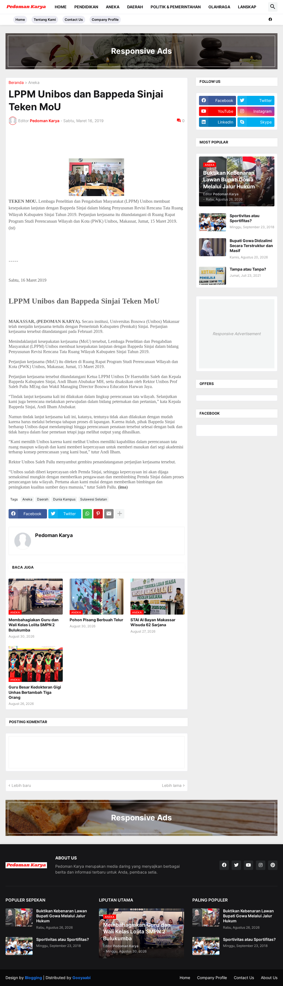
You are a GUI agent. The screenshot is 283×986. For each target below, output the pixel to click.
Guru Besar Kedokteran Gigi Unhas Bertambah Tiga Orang (35, 692)
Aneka (112, 6)
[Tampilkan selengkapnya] (119, 513)
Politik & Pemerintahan (176, 6)
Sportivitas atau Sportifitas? (245, 218)
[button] (272, 7)
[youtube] (248, 865)
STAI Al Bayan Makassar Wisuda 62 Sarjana (152, 622)
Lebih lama (172, 785)
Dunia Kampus (64, 499)
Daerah (135, 6)
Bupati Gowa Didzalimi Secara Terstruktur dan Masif (251, 245)
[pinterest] (272, 865)
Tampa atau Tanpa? (248, 269)
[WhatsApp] (87, 513)
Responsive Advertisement (237, 333)
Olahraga (219, 6)
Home (61, 6)
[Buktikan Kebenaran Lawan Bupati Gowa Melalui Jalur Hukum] (19, 917)
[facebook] (270, 19)
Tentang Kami (45, 19)
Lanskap (247, 6)
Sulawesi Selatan (93, 499)
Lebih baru (21, 785)
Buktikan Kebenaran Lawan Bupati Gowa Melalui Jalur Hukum (61, 915)
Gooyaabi (81, 977)
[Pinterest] (98, 513)
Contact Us (74, 19)
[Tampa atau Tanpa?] (212, 276)
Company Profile (105, 19)
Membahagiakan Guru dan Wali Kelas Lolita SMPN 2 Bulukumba (34, 624)
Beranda (16, 83)
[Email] (109, 513)
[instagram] (260, 865)
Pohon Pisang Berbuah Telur (96, 619)
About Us (269, 977)
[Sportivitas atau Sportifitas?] (212, 222)
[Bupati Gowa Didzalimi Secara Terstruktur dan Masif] (212, 247)
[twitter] (236, 865)
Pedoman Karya (54, 535)
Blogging (33, 977)
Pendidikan (86, 6)
